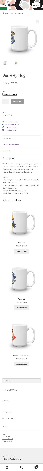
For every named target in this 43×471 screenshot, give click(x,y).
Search (21, 467)
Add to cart (17, 101)
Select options (21, 251)
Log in (4, 434)
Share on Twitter (12, 122)
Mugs (11, 13)
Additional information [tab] (10, 145)
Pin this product (11, 127)
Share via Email (11, 130)
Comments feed (7, 439)
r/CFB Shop (9, 5)
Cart (33, 465)
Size (3, 91)
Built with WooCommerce (11, 459)
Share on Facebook (12, 124)
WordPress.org (7, 441)
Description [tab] (6, 138)
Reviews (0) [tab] (6, 151)
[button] (37, 21)
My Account (7, 467)
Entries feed (6, 436)
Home (6, 13)
